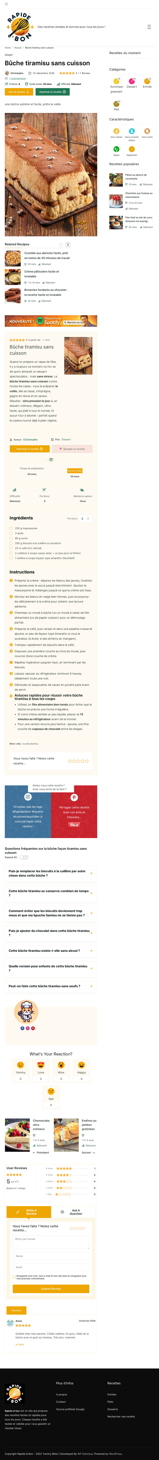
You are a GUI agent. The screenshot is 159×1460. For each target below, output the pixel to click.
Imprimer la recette (50, 91)
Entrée (147, 86)
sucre (21, 538)
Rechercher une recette (121, 1416)
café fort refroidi (28, 548)
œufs (19, 533)
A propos (61, 1394)
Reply (21, 1344)
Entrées (111, 1394)
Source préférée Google (70, 1409)
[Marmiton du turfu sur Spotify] (51, 317)
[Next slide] (68, 245)
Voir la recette (17, 91)
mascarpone (26, 528)
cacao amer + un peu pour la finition (48, 553)
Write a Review (31, 1212)
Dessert (9, 54)
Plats (110, 1401)
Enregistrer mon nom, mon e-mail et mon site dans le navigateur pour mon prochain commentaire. (51, 1277)
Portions (72, 518)
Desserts (112, 1409)
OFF (25, 857)
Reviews (16, 1310)
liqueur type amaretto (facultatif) (45, 558)
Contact (61, 1401)
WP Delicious (85, 1453)
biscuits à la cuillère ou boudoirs (38, 543)
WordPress (115, 1453)
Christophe (17, 73)
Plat (116, 109)
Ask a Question (76, 1212)
